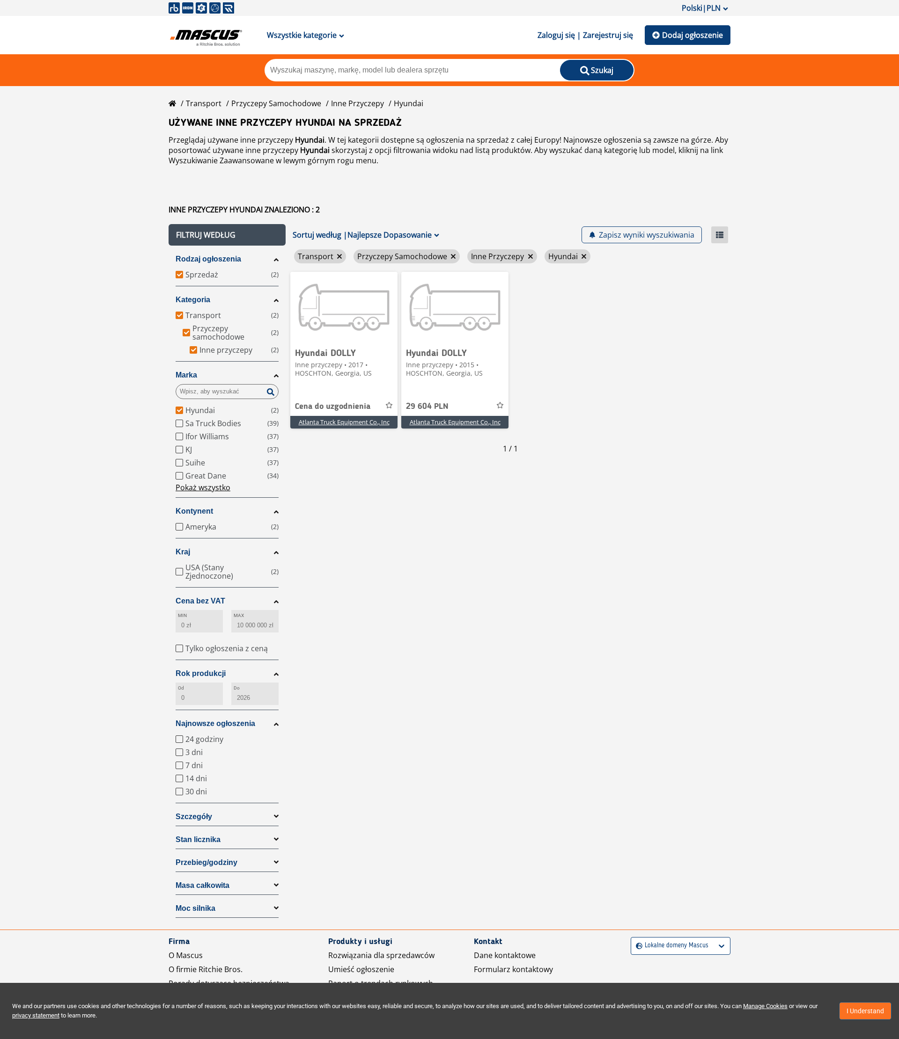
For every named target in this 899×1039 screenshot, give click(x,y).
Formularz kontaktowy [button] (513, 969)
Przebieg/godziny (206, 862)
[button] (227, 235)
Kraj (183, 552)
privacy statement (35, 1015)
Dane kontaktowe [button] (505, 955)
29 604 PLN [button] (427, 406)
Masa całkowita (202, 885)
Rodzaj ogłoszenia (208, 259)
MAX (239, 615)
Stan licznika (198, 839)
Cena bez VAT (200, 601)
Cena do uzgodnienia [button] (332, 406)
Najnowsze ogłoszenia (215, 723)
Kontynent (194, 511)
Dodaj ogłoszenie (692, 35)
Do (237, 687)
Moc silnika (195, 908)
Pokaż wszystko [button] (203, 487)
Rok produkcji (201, 673)
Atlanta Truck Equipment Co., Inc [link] (344, 422)
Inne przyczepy (357, 103)
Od (181, 687)
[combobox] (637, 946)
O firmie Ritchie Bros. (206, 969)
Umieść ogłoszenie (361, 969)
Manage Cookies (765, 1006)
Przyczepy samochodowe (276, 103)
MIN (182, 615)
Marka (186, 375)
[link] (344, 307)
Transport (203, 103)
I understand (865, 1011)
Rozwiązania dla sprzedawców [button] (381, 955)
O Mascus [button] (186, 955)
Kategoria (193, 300)
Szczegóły (194, 817)
